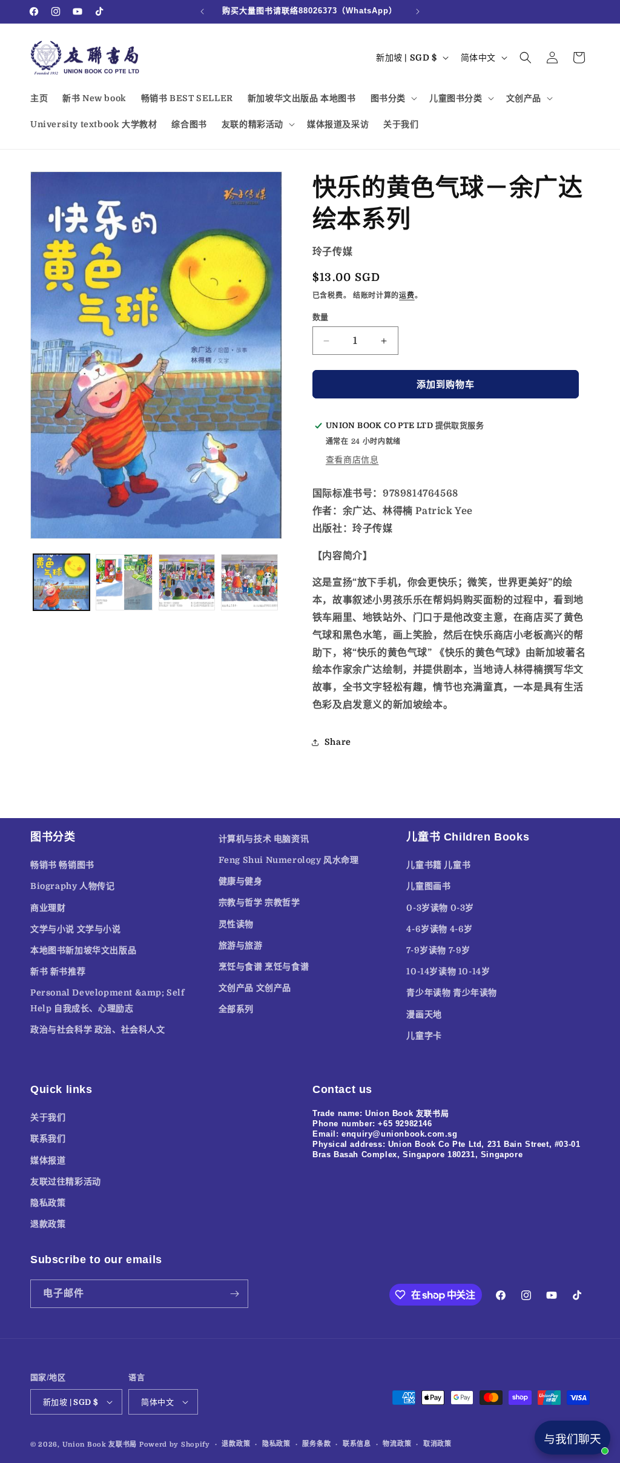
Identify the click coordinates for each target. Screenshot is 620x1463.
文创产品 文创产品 (255, 987)
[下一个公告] (417, 11)
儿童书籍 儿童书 (438, 865)
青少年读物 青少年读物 (451, 992)
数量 (320, 317)
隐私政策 (47, 1202)
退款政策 (47, 1224)
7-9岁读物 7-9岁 (438, 950)
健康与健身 (241, 881)
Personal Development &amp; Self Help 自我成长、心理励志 (107, 1000)
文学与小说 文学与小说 (75, 929)
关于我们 (47, 1117)
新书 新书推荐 (57, 971)
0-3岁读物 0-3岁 (440, 908)
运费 (406, 295)
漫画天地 (423, 1014)
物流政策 (397, 1444)
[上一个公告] (202, 11)
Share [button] (338, 742)
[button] (392, 98)
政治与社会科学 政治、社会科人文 (97, 1029)
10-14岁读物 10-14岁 (448, 971)
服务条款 (316, 1444)
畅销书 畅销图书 (62, 865)
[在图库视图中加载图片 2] (124, 582)
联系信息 (357, 1444)
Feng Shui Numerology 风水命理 (289, 860)
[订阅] (234, 1294)
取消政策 (437, 1444)
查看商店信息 (352, 459)
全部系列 (236, 1009)
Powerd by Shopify (174, 1444)
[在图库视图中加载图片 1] (61, 582)
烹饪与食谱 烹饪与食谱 (264, 966)
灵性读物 (236, 924)
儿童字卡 (423, 1035)
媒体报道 (47, 1160)
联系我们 (47, 1138)
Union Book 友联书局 (99, 1444)
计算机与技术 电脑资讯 (264, 839)
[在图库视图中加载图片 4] (249, 582)
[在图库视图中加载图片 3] (187, 582)
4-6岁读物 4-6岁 (439, 929)
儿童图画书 (428, 886)
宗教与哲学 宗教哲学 (259, 902)
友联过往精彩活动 (65, 1181)
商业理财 (47, 908)
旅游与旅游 (241, 945)
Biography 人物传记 (72, 886)
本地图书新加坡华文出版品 (83, 950)
